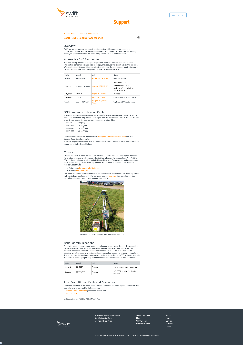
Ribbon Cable (71, 293)
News (168, 318)
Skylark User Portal (143, 315)
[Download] (117, 143)
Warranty (169, 323)
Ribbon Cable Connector (76, 291)
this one (112, 176)
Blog (138, 318)
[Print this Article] (138, 37)
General (82, 34)
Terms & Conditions (132, 336)
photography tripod (84, 170)
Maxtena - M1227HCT (99, 86)
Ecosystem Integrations (103, 321)
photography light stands (88, 168)
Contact (169, 326)
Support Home (70, 34)
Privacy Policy (144, 336)
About (168, 315)
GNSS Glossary (141, 321)
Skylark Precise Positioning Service (107, 315)
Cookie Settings (155, 336)
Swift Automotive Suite (103, 318)
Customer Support (143, 323)
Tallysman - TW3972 (99, 97)
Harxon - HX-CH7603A (100, 78)
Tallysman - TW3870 (99, 94)
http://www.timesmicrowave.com (112, 137)
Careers (169, 321)
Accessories (93, 34)
